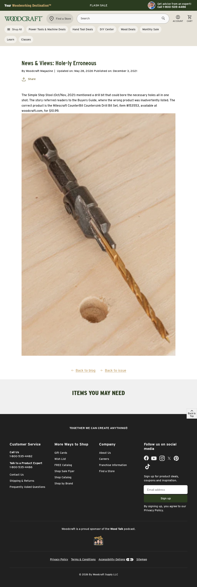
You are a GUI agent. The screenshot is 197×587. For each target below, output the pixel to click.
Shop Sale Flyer (64, 471)
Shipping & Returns (22, 480)
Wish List (60, 458)
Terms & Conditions (83, 559)
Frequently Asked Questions (27, 486)
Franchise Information (113, 465)
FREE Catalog (63, 465)
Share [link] (32, 79)
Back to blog (85, 370)
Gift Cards (60, 452)
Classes (26, 39)
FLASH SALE (98, 5)
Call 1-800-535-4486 (171, 6)
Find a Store (107, 471)
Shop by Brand (63, 483)
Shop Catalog (62, 477)
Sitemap (141, 559)
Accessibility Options (111, 559)
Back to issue (115, 370)
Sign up (166, 498)
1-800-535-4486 (21, 467)
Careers (104, 458)
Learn (10, 39)
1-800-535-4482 (21, 456)
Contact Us (17, 474)
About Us (105, 452)
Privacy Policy (153, 510)
